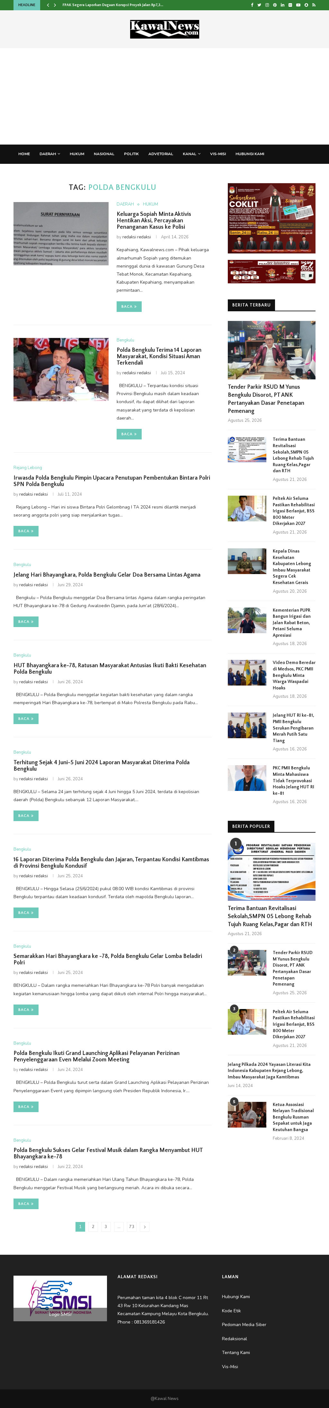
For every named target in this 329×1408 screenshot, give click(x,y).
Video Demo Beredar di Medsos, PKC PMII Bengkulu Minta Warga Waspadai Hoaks (294, 675)
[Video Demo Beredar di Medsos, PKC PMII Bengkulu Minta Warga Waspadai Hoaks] (247, 673)
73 (132, 1226)
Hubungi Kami (250, 153)
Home (24, 153)
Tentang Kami (125, 172)
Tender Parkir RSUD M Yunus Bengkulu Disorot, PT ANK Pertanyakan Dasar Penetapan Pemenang (266, 399)
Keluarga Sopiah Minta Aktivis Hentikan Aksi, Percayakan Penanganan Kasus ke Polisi (154, 220)
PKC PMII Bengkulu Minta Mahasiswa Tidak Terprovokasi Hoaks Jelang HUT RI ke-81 (293, 781)
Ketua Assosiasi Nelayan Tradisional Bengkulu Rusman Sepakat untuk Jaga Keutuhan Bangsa (293, 1117)
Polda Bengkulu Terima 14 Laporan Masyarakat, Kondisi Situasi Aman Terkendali (159, 356)
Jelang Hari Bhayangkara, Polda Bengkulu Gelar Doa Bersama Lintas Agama (106, 575)
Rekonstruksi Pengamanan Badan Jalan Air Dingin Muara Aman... (117, 5)
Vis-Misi (218, 153)
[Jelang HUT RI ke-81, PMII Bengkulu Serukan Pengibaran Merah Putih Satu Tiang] (247, 725)
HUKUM (77, 153)
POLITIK (131, 153)
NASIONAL (104, 153)
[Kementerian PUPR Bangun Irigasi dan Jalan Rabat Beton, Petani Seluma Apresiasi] (247, 620)
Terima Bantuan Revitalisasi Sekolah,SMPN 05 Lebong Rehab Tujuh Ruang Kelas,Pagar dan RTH (293, 455)
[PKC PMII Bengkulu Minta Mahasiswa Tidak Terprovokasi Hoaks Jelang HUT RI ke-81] (247, 778)
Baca (127, 307)
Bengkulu (125, 340)
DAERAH (48, 153)
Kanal (189, 153)
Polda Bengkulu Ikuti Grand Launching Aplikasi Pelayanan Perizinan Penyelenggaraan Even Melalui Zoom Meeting (96, 1056)
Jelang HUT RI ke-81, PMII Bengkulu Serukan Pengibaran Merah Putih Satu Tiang (293, 728)
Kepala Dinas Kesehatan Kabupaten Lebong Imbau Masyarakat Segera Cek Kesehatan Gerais (292, 567)
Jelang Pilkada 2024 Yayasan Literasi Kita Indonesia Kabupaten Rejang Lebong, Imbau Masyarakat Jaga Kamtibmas (269, 1071)
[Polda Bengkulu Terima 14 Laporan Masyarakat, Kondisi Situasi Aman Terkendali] (61, 370)
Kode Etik (159, 172)
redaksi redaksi (136, 237)
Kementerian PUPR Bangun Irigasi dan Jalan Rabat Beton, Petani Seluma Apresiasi (292, 623)
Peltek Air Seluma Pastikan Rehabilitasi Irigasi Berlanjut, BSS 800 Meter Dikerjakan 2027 (294, 511)
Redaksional (87, 172)
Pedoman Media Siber (40, 172)
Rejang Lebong (27, 468)
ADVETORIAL (160, 153)
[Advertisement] (164, 96)
